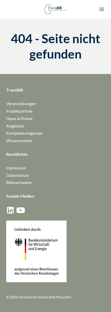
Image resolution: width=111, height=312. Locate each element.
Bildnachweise (19, 182)
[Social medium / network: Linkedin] (10, 210)
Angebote (15, 125)
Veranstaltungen (21, 103)
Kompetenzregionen (24, 133)
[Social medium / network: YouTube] (21, 210)
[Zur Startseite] (55, 9)
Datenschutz (17, 175)
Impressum (16, 167)
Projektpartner (19, 110)
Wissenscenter (19, 140)
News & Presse (19, 118)
